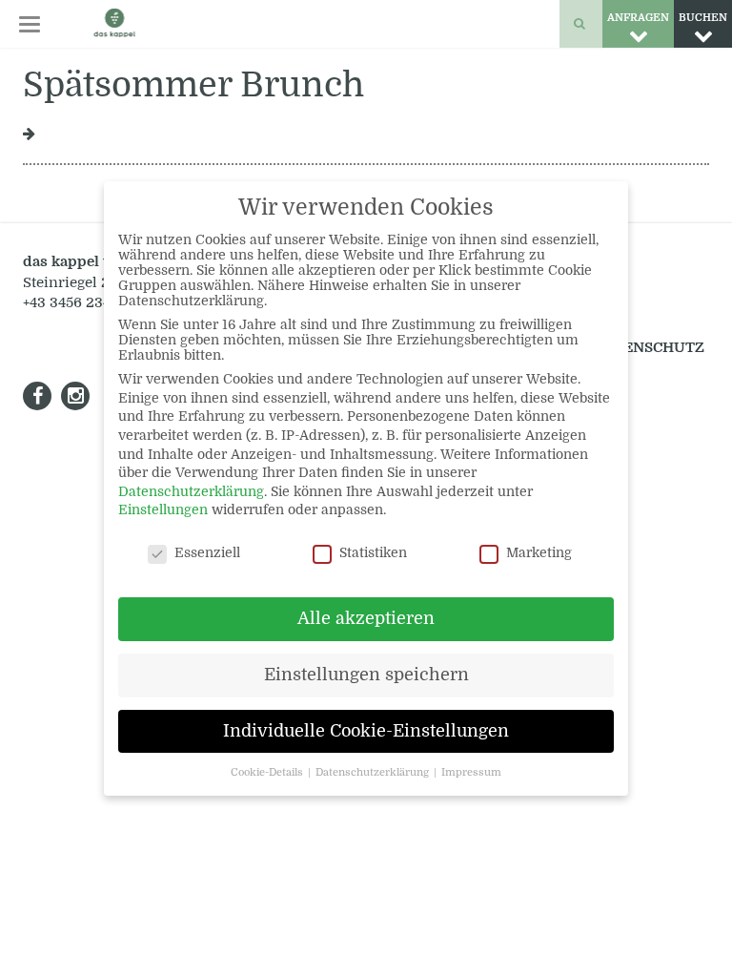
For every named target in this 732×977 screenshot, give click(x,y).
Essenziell (207, 552)
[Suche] (580, 24)
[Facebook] (37, 396)
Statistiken (373, 552)
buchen (703, 17)
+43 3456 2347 (70, 302)
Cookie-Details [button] (268, 773)
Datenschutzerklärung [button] (373, 773)
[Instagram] (75, 396)
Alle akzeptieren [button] (366, 618)
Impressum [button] (471, 773)
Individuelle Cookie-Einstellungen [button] (366, 730)
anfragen (638, 17)
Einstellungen (163, 509)
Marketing (539, 552)
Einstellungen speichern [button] (366, 674)
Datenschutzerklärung (191, 491)
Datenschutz (648, 347)
